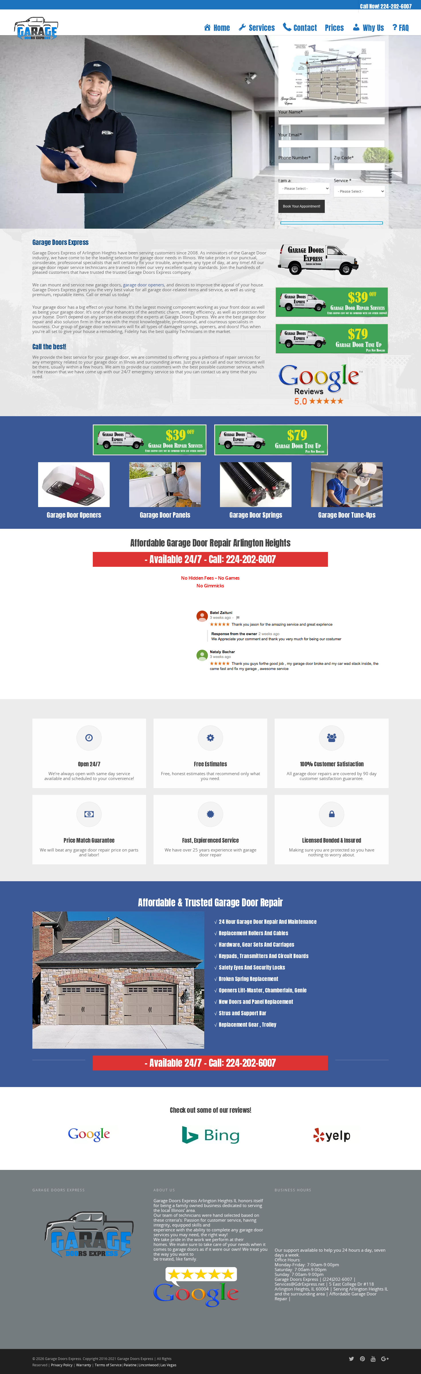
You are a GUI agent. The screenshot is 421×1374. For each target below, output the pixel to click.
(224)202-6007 (337, 1279)
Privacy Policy (61, 1365)
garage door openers (143, 285)
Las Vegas (168, 1365)
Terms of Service (108, 1365)
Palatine (130, 1365)
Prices (334, 28)
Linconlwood (148, 1365)
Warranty (83, 1365)
